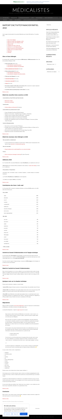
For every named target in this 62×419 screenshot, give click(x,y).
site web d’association (10, 78)
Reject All (16, 413)
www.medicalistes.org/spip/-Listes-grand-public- (15, 66)
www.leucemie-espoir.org (20, 144)
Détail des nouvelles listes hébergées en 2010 (15, 41)
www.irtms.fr (13, 144)
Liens (32, 17)
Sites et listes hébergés (11, 39)
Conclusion (9, 52)
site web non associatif (10, 81)
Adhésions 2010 (10, 44)
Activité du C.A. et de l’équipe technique (14, 46)
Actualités (5, 17)
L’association (14, 17)
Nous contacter (48, 17)
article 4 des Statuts (32, 165)
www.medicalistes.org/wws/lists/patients (14, 65)
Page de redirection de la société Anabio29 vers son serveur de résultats (17, 149)
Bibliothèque (39, 17)
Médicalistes (31, 10)
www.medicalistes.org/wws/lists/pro (13, 72)
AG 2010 (8, 401)
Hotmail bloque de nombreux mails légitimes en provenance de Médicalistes (52, 38)
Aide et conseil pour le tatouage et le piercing (13, 154)
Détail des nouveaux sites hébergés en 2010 (15, 42)
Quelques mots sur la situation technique (14, 49)
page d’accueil (19, 309)
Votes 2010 (37, 408)
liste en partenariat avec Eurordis (12, 68)
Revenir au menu (5, 91)
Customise (8, 413)
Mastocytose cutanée (9, 100)
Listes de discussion (24, 17)
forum (7, 83)
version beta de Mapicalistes (19, 305)
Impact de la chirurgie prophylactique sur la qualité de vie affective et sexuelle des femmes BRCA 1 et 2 (52, 33)
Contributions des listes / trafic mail (13, 45)
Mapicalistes (9, 51)
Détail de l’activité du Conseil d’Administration (15, 48)
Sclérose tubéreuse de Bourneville (11, 107)
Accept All (24, 413)
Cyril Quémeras (20, 401)
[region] (15, 410)
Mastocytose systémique (9, 102)
